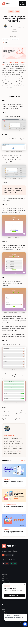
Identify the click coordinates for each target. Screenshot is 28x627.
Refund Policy (5, 578)
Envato (17, 11)
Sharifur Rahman (13, 27)
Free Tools (4, 574)
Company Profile (10, 559)
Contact (4, 611)
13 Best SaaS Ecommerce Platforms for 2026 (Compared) (13, 482)
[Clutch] (5, 563)
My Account (22, 3)
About (3, 609)
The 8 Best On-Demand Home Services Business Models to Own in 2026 (13, 507)
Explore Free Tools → (14, 595)
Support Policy (5, 580)
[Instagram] (12, 555)
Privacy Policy (5, 576)
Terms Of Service (6, 582)
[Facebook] (3, 555)
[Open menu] (15, 3)
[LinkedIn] (6, 555)
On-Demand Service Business (10, 504)
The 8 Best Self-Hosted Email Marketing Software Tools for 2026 (13, 532)
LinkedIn (19, 451)
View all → (23, 460)
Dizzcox (11, 11)
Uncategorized (7, 479)
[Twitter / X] (9, 555)
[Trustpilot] (13, 563)
